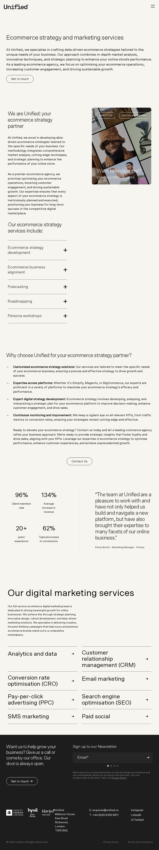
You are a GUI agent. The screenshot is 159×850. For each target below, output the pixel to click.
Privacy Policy (119, 778)
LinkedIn (136, 815)
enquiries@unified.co (105, 810)
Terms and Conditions (140, 842)
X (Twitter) (137, 820)
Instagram (137, 810)
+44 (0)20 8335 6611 (105, 815)
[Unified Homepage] (16, 7)
